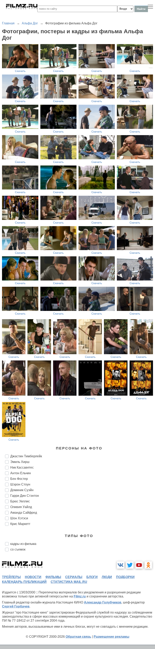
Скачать (20, 70)
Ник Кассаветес (22, 467)
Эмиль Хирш (19, 462)
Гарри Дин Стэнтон (24, 495)
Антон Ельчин (20, 473)
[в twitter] (129, 565)
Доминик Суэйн (22, 490)
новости (33, 577)
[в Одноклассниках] (148, 565)
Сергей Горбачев (15, 606)
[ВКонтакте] (120, 565)
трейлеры (11, 577)
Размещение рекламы (111, 636)
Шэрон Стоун (20, 484)
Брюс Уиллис (20, 501)
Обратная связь (78, 636)
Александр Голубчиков (102, 602)
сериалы (73, 577)
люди (107, 577)
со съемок (17, 549)
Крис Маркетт (20, 524)
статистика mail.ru (69, 582)
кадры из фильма (23, 543)
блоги (92, 577)
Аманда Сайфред (23, 512)
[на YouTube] (139, 565)
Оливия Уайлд (21, 507)
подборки (125, 577)
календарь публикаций (24, 582)
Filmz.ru (80, 596)
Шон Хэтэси (19, 518)
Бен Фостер (19, 478)
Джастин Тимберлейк (26, 456)
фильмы (53, 577)
